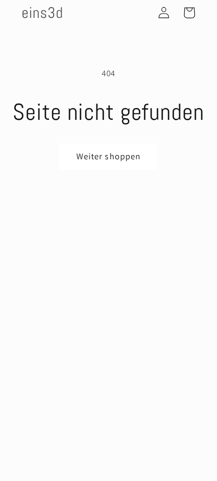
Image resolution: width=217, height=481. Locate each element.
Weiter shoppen (108, 156)
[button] (189, 12)
